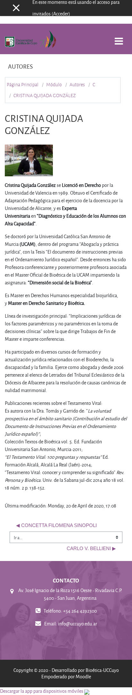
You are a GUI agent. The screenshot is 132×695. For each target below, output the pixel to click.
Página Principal (22, 84)
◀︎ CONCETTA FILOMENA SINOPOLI (56, 525)
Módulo (54, 84)
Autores (77, 84)
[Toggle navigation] (119, 37)
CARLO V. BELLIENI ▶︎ (91, 548)
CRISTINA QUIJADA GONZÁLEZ (44, 95)
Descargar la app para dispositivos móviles (41, 691)
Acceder (61, 13)
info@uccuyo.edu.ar (77, 623)
